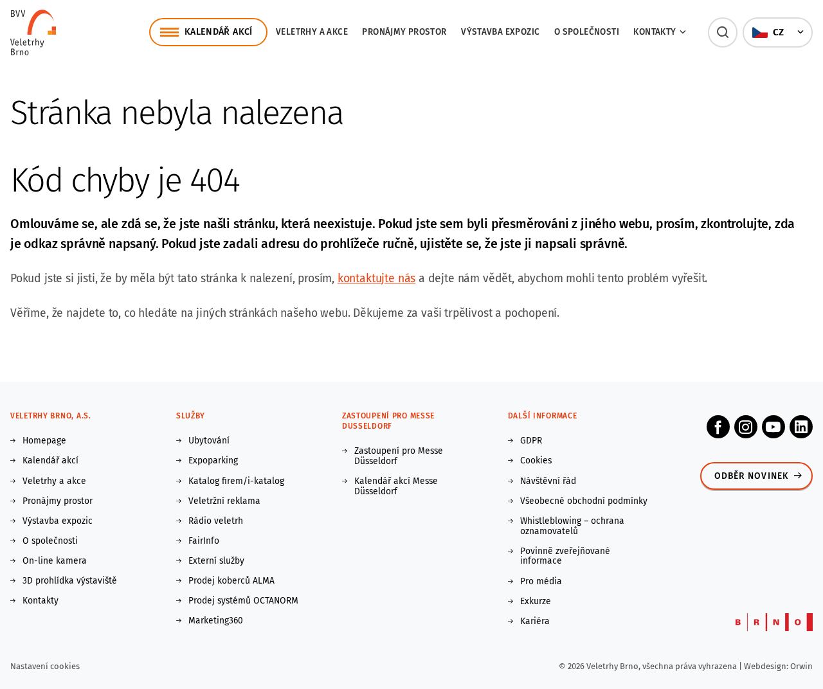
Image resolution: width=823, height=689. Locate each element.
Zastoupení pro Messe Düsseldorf (398, 456)
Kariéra (535, 621)
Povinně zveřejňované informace (565, 556)
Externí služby (216, 561)
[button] (723, 32)
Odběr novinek (751, 475)
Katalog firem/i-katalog (236, 481)
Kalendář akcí (50, 461)
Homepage (44, 441)
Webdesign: (767, 666)
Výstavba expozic (500, 31)
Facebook (718, 426)
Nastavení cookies (45, 666)
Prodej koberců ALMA (231, 581)
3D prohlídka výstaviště (70, 581)
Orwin (801, 666)
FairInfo (203, 541)
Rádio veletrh (215, 521)
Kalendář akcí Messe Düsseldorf (396, 486)
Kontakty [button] (654, 31)
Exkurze (535, 601)
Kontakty (41, 601)
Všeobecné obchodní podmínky (583, 501)
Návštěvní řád (548, 481)
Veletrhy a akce (312, 31)
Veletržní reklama (224, 501)
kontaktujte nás (376, 278)
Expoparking (213, 461)
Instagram (745, 426)
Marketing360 (215, 621)
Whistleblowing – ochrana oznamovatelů (572, 526)
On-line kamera (55, 561)
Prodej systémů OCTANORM (243, 601)
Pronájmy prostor (404, 31)
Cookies (536, 461)
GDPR (531, 441)
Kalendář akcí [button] (219, 31)
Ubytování (209, 441)
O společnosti (586, 31)
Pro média (541, 582)
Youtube (773, 426)
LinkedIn (801, 426)
